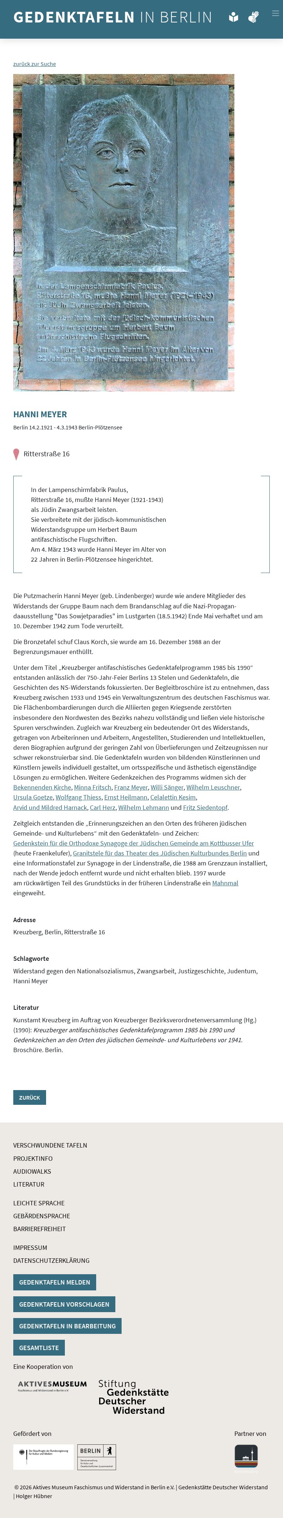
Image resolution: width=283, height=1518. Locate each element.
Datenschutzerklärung (51, 1260)
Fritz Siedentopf (205, 807)
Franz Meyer (131, 787)
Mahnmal (225, 883)
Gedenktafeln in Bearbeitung (67, 1326)
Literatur (28, 1184)
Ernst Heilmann (125, 797)
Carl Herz (102, 807)
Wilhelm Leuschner (213, 787)
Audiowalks (32, 1171)
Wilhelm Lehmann (143, 807)
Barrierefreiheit (39, 1228)
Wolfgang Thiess (78, 797)
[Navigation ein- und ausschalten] (275, 13)
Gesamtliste (39, 1347)
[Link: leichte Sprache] (234, 15)
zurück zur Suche (34, 63)
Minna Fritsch (92, 787)
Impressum (30, 1247)
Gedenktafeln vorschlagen (64, 1304)
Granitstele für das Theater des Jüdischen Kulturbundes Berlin (160, 853)
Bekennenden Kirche (42, 787)
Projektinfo (33, 1158)
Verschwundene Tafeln (50, 1145)
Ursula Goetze (33, 797)
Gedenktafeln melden (54, 1282)
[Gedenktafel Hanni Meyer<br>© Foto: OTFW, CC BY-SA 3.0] (123, 232)
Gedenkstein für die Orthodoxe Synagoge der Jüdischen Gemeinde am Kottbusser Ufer (133, 843)
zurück (29, 1097)
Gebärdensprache (41, 1216)
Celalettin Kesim (173, 797)
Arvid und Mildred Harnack (50, 807)
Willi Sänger (167, 787)
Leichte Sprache (38, 1203)
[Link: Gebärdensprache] (253, 15)
